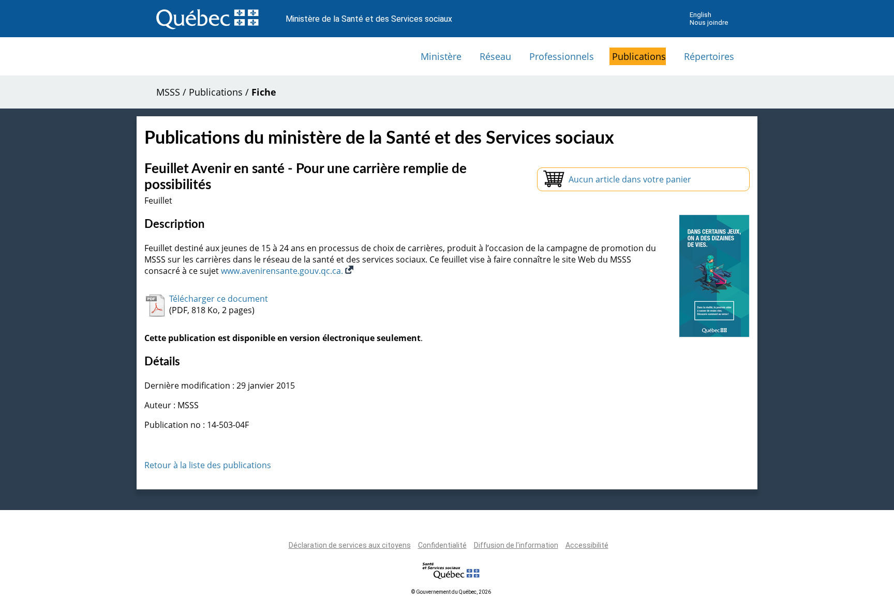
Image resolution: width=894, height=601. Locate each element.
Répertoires (709, 56)
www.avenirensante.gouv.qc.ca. (283, 270)
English (700, 15)
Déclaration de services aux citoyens (350, 545)
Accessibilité (586, 545)
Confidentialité (442, 545)
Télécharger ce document (218, 298)
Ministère (441, 56)
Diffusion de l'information (516, 545)
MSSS (168, 92)
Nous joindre (709, 22)
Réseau (495, 56)
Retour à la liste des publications (207, 465)
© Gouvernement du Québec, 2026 (451, 592)
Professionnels (561, 56)
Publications (639, 56)
